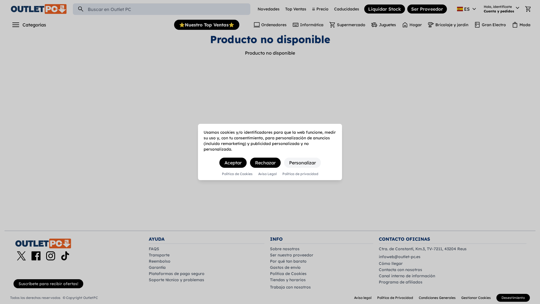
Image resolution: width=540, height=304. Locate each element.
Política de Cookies (237, 174)
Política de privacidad (300, 174)
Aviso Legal (267, 174)
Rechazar (265, 163)
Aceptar (233, 163)
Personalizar (302, 163)
